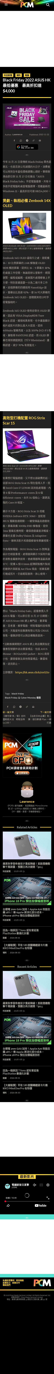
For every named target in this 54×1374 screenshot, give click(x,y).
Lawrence (17, 134)
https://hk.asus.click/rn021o (32, 672)
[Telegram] (27, 140)
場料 (18, 75)
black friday (18, 693)
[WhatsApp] (20, 140)
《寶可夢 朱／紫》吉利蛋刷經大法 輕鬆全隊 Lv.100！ (14, 719)
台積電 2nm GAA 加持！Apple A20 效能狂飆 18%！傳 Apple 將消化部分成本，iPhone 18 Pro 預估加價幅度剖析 (26, 912)
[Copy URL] (33, 140)
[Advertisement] (27, 38)
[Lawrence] (27, 789)
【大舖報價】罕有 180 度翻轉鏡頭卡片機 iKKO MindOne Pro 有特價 (25, 947)
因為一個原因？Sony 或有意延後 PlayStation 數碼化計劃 (21, 932)
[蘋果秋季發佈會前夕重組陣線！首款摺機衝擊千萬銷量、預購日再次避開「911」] (27, 846)
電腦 (27, 75)
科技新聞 (8, 75)
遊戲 (5, 938)
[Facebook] (14, 140)
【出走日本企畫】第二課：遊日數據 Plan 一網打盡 (39, 719)
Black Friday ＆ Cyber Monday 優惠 (23, 697)
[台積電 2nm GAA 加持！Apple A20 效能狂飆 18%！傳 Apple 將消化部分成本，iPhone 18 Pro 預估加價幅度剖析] (27, 891)
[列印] (40, 140)
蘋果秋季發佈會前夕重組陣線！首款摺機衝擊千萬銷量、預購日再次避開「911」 (26, 1005)
